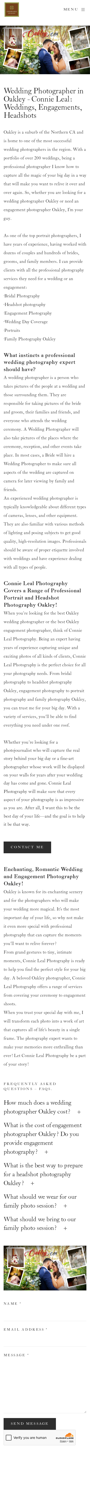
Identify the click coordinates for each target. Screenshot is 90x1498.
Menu (70, 9)
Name (13, 1304)
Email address (26, 1330)
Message (16, 1355)
